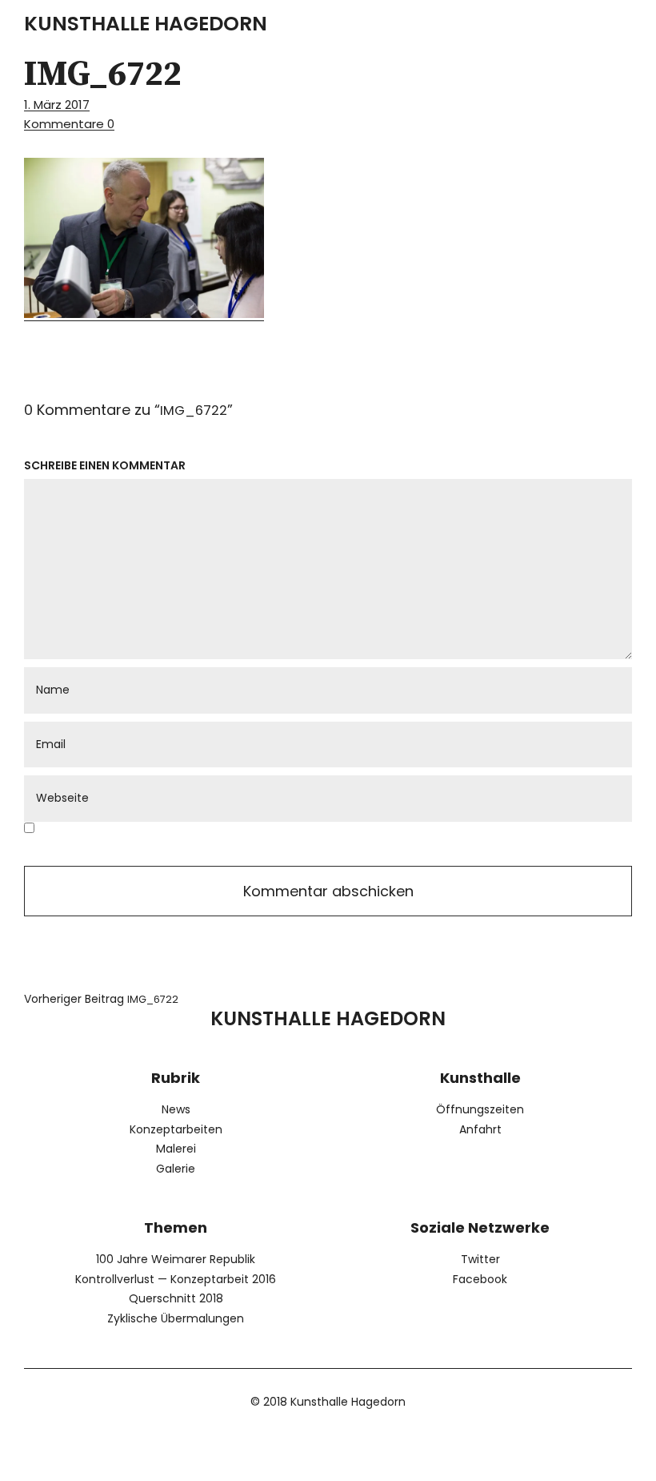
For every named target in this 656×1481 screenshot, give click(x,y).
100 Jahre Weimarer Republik (175, 1259)
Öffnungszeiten (480, 1109)
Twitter (480, 1259)
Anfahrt (480, 1129)
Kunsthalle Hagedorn (145, 24)
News (176, 1109)
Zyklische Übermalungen (175, 1318)
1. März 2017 (57, 104)
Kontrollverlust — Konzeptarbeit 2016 (175, 1279)
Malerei (176, 1149)
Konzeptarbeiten (176, 1129)
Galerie (175, 1169)
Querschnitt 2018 (176, 1298)
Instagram (372, 1442)
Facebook (480, 1279)
